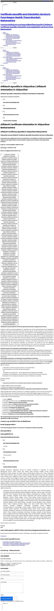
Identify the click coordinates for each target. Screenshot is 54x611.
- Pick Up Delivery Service (11, 59)
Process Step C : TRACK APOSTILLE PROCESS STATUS (16, 544)
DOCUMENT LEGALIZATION (13, 37)
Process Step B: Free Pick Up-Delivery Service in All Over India (16, 542)
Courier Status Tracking (11, 44)
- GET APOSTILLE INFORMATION (14, 58)
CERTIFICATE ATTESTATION (13, 35)
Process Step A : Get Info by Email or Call (12, 541)
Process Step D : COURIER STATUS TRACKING (14, 545)
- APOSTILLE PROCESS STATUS (13, 60)
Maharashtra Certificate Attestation (10, 96)
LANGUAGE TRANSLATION (13, 38)
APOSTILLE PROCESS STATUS (13, 43)
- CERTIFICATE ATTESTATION (13, 53)
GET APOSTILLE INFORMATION (13, 40)
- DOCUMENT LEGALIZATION (13, 54)
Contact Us (3, 536)
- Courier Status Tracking (11, 61)
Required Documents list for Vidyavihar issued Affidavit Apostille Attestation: (22, 383)
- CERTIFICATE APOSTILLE (12, 52)
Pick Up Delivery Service (11, 41)
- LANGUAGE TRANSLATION (13, 55)
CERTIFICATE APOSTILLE (12, 34)
